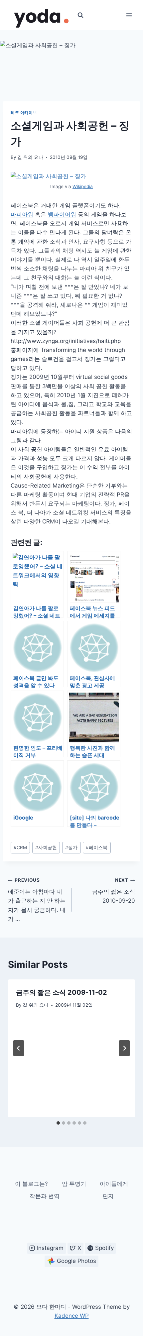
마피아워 (22, 214)
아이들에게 (114, 1183)
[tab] (58, 1123)
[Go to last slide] (18, 1048)
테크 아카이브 (24, 112)
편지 (108, 1196)
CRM (20, 847)
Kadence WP (72, 1315)
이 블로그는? (31, 1183)
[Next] (124, 1048)
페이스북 (96, 847)
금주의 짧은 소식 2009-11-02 (61, 992)
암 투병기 (74, 1183)
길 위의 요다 (30, 157)
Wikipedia (82, 186)
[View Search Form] (80, 15)
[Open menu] (129, 15)
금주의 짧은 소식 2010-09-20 (113, 890)
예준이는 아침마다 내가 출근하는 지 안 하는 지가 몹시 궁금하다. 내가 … (37, 899)
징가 (71, 847)
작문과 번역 (45, 1196)
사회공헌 (46, 847)
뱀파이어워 (62, 214)
